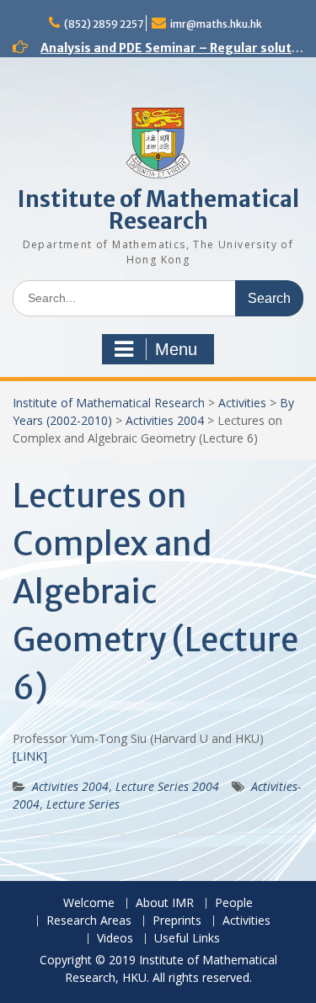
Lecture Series (83, 804)
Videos (115, 938)
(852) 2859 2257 (103, 24)
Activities (242, 403)
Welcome (89, 903)
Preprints (177, 920)
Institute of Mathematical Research (158, 210)
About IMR (165, 903)
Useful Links (187, 938)
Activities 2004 (165, 420)
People (234, 903)
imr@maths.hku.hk (216, 24)
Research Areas (88, 920)
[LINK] (30, 756)
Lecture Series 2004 (167, 786)
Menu (176, 349)
